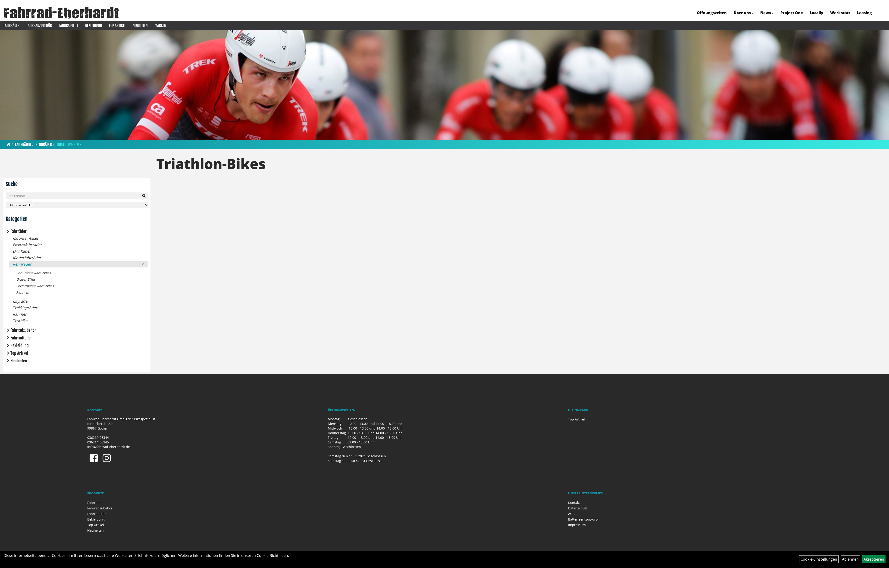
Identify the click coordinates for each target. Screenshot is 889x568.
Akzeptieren (874, 559)
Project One (791, 12)
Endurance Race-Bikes (33, 273)
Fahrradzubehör (39, 25)
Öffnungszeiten (712, 12)
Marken (160, 25)
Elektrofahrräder (27, 244)
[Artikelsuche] (880, 13)
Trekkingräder (25, 307)
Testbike (20, 320)
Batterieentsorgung (583, 519)
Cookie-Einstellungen (819, 559)
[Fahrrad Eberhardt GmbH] (61, 13)
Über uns (742, 12)
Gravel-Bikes (25, 279)
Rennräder (44, 144)
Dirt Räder (22, 251)
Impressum (577, 525)
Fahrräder (11, 25)
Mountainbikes (26, 238)
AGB (571, 514)
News (765, 12)
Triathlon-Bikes (68, 144)
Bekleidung (93, 25)
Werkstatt (840, 12)
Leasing (864, 12)
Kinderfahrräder (27, 257)
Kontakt (574, 502)
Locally (816, 12)
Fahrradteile (68, 25)
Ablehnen (850, 559)
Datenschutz (578, 508)
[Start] (8, 144)
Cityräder (21, 301)
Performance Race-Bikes (35, 286)
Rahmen (22, 292)
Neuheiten (140, 25)
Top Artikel (117, 25)
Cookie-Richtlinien (272, 555)
